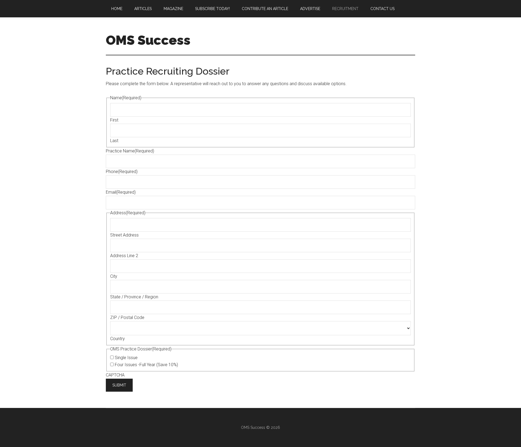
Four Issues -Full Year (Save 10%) (146, 364)
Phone (122, 171)
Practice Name (130, 151)
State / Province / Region (134, 296)
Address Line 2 (124, 255)
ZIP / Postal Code (127, 317)
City (113, 276)
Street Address (124, 235)
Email (121, 192)
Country (117, 338)
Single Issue (126, 357)
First (114, 120)
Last (114, 140)
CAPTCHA (115, 375)
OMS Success (148, 40)
